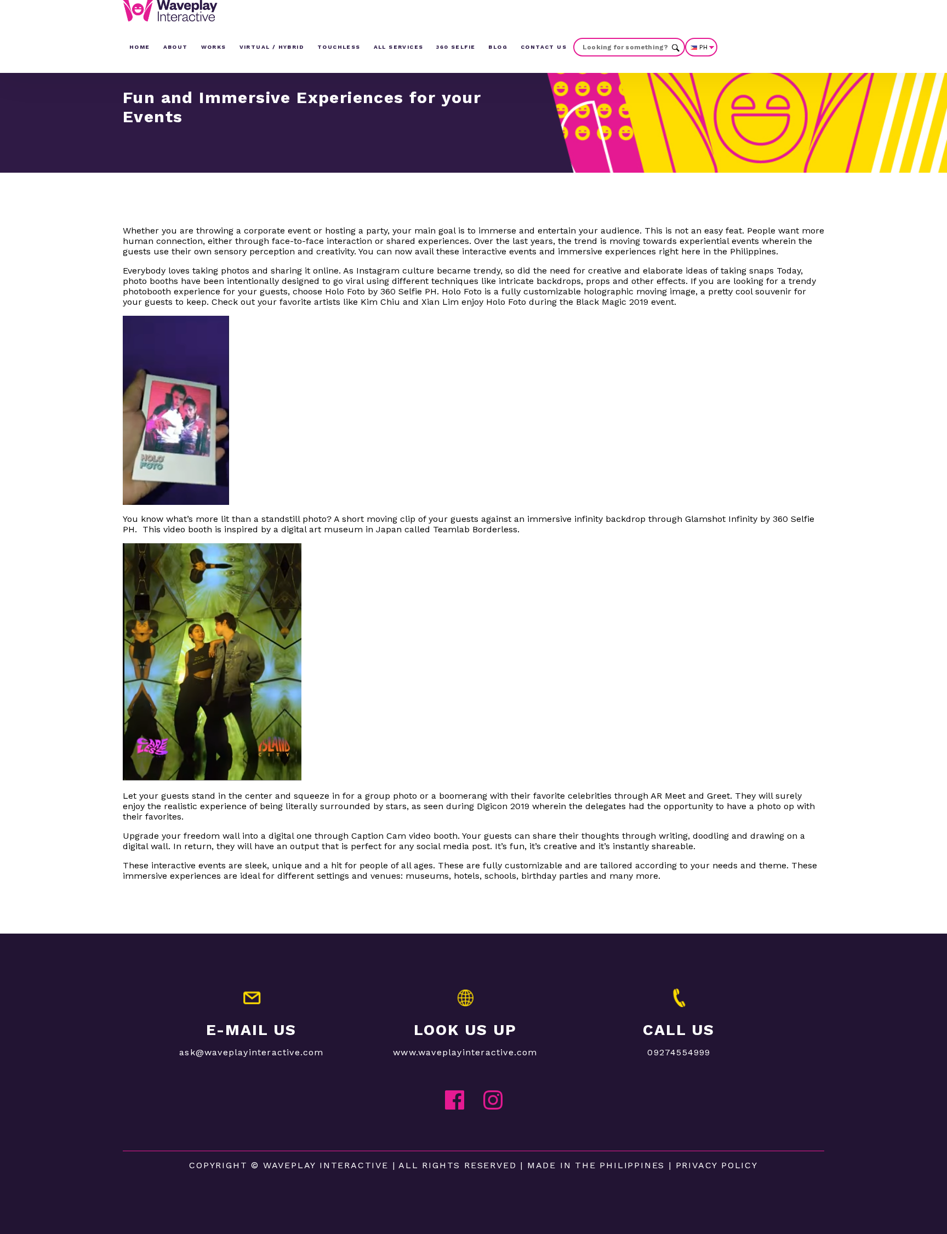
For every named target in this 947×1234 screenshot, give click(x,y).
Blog (497, 47)
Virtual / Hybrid (271, 47)
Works (213, 47)
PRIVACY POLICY (717, 1165)
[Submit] (676, 47)
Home (139, 47)
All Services (399, 47)
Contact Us (544, 47)
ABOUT (175, 47)
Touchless (339, 47)
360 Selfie (455, 47)
